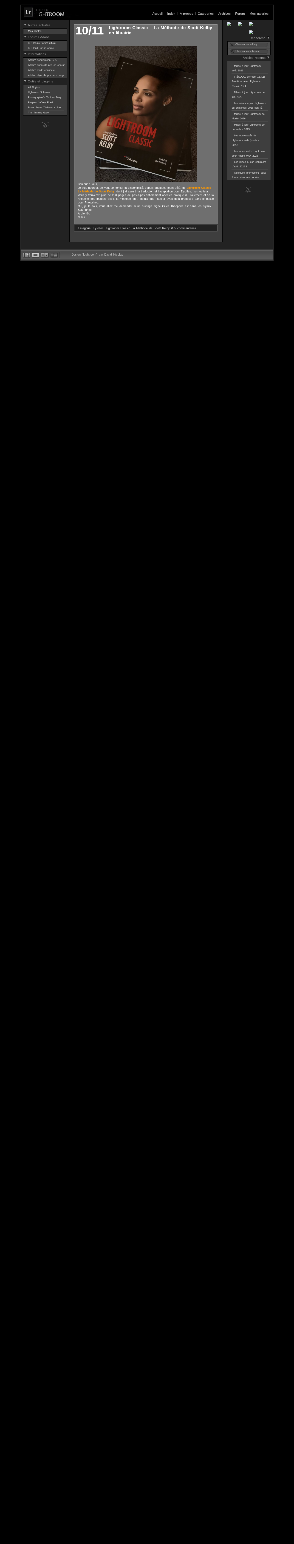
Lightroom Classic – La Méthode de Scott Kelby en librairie (160, 30)
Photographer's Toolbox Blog (44, 97)
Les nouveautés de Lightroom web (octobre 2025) (245, 140)
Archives (224, 13)
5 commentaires (185, 228)
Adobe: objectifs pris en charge (46, 75)
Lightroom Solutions (39, 92)
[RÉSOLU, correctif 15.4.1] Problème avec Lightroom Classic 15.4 (248, 81)
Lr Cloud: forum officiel (41, 48)
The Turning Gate (38, 112)
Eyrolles (98, 228)
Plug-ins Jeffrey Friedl (40, 102)
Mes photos (35, 31)
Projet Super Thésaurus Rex (44, 107)
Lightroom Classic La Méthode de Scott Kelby (138, 228)
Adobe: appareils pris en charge (46, 65)
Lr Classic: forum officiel (42, 43)
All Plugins (34, 87)
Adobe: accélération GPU (42, 60)
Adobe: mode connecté (41, 70)
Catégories (206, 13)
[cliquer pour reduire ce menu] (25, 24)
